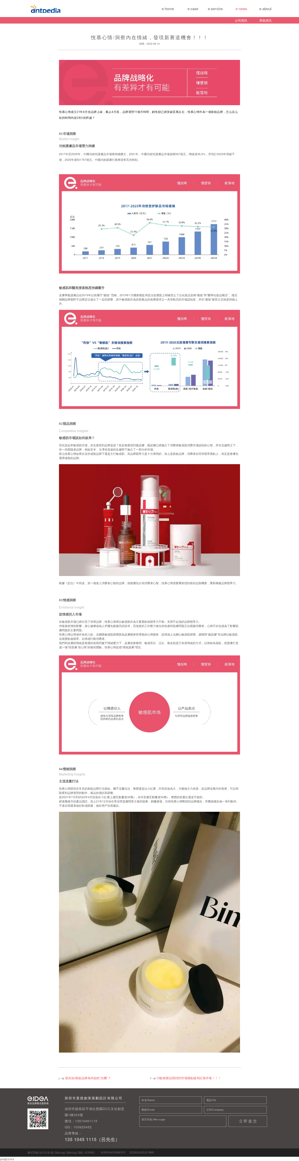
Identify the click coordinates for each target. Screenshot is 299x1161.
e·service (210, 10)
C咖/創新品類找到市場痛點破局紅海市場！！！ (189, 1078)
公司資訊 (241, 20)
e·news (235, 10)
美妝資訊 (265, 20)
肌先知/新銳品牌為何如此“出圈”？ (88, 1078)
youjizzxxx (7, 1159)
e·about (259, 10)
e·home (162, 10)
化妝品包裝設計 (57, 8)
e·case (186, 10)
